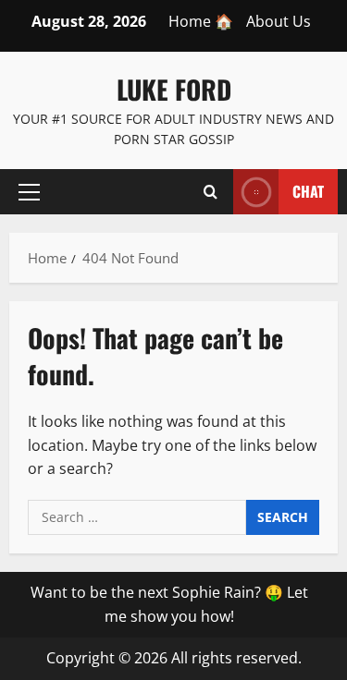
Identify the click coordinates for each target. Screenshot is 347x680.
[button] (29, 191)
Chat (308, 190)
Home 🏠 (200, 21)
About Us (278, 21)
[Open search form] (210, 191)
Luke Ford (174, 89)
